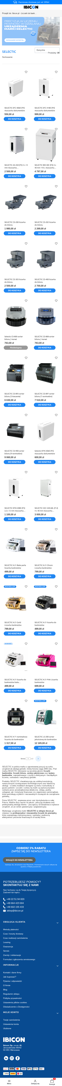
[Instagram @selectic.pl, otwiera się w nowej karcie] (12, 1058)
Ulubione (7, 1028)
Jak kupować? (9, 977)
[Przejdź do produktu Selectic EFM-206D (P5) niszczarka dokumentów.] (46, 431)
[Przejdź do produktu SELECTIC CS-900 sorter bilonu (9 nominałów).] (16, 431)
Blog (5, 989)
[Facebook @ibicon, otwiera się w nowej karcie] (17, 1058)
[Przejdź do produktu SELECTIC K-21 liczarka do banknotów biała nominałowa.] (16, 659)
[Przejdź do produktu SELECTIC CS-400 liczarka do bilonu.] (46, 259)
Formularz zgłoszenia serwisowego (19, 959)
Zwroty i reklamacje (12, 955)
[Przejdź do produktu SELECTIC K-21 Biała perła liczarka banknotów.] (16, 545)
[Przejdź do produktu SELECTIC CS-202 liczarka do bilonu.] (46, 202)
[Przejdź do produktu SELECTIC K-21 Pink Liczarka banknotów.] (46, 659)
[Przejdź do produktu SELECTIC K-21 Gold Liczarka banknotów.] (16, 602)
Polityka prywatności (12, 998)
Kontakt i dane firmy (12, 972)
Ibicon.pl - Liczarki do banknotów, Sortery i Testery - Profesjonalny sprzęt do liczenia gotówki (19, 13)
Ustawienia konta (11, 1024)
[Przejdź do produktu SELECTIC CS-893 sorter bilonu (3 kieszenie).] (16, 373)
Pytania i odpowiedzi (12, 981)
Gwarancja (8, 946)
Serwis (6, 951)
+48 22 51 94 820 (15, 899)
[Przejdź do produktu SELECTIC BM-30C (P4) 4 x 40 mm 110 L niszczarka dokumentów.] (46, 145)
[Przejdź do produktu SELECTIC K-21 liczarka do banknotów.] (46, 602)
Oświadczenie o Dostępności (16, 1007)
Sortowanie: (7, 57)
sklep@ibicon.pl (15, 910)
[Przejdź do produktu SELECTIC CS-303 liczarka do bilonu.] (16, 259)
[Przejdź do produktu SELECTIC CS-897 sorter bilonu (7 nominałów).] (46, 373)
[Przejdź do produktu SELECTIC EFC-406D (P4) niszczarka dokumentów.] (16, 88)
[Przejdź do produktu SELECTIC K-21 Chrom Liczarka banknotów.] (46, 545)
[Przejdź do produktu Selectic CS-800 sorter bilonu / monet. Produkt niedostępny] (16, 316)
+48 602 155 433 (15, 907)
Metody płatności (11, 929)
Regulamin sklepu (11, 994)
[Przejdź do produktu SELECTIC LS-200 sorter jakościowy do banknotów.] (46, 716)
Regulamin (30, 864)
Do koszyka (14, 119)
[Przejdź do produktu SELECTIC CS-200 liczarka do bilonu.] (16, 202)
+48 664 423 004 (15, 903)
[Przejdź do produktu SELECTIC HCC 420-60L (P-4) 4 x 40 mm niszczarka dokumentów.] (46, 488)
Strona (23, 759)
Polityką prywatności (34, 866)
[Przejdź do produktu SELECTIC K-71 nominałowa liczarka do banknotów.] (16, 716)
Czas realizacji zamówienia (15, 938)
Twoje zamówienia (11, 1020)
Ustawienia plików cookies (15, 1002)
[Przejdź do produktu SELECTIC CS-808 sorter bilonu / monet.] (46, 316)
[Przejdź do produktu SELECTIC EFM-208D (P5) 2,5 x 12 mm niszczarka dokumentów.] (16, 488)
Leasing (6, 942)
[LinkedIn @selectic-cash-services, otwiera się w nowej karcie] (6, 1058)
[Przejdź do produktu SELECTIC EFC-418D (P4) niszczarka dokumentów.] (46, 88)
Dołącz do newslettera (19, 860)
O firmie (6, 985)
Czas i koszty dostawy (13, 934)
